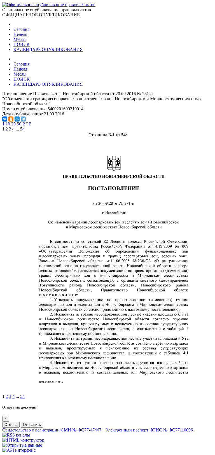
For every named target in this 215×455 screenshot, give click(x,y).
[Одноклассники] (10, 119)
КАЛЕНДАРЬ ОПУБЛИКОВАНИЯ (48, 49)
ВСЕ (26, 124)
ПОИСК (21, 44)
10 (8, 124)
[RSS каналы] (16, 435)
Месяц (19, 39)
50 (19, 124)
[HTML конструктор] (23, 440)
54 (22, 129)
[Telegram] (23, 119)
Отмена (10, 425)
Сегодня (21, 29)
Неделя (20, 34)
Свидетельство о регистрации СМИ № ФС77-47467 (51, 430)
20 (13, 124)
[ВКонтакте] (4, 119)
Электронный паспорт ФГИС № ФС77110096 (149, 430)
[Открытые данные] (22, 445)
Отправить (32, 425)
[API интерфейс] (19, 450)
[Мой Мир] (17, 119)
